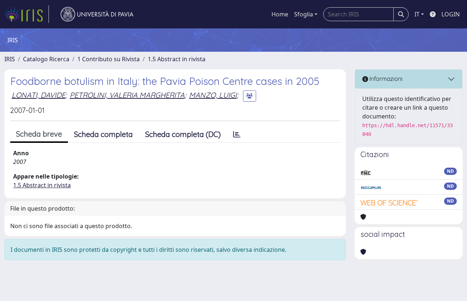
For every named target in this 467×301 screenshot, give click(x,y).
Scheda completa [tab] (103, 134)
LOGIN (450, 14)
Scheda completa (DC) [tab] (183, 134)
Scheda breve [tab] (39, 133)
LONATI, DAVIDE (38, 94)
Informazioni (385, 78)
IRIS (9, 59)
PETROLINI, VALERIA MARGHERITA (127, 94)
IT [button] (417, 14)
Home (279, 14)
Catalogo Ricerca (46, 59)
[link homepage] (26, 14)
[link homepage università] (97, 14)
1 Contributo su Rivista (108, 59)
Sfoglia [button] (303, 14)
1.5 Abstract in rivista (176, 59)
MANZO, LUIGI (213, 94)
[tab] (237, 134)
